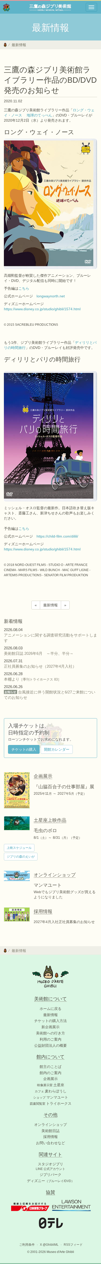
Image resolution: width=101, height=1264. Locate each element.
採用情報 (50, 1137)
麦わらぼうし (51, 1091)
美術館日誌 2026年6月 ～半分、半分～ (39, 653)
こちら (23, 288)
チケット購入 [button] (23, 749)
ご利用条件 (27, 1244)
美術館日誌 (50, 1131)
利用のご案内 (50, 1039)
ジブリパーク (50, 1175)
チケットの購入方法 (50, 1021)
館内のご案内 (50, 1073)
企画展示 (50, 1079)
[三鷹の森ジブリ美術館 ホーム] (6, 7)
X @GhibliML (49, 1244)
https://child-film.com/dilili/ (57, 536)
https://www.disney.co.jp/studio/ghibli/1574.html (42, 309)
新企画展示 (50, 1027)
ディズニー (50, 1181)
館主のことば (50, 1067)
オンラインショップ (50, 1125)
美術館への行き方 (50, 1033)
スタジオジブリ (50, 1164)
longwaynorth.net (51, 296)
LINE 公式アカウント (50, 1169)
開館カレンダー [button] (56, 749)
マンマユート (50, 1097)
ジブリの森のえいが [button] (21, 856)
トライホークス (50, 1103)
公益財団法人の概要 (50, 1045)
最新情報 (19, 45)
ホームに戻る (50, 1009)
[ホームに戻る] (5, 45)
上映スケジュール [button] (19, 848)
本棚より (32, 679)
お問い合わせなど (50, 1143)
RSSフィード (73, 1244)
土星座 (50, 1085)
